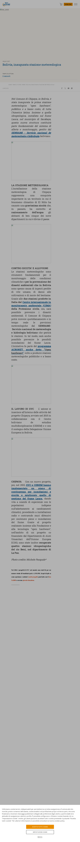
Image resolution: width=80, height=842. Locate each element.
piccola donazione (28, 580)
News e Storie (17, 84)
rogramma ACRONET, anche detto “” (31, 350)
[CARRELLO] (61, 4)
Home (10, 84)
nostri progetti (32, 577)
